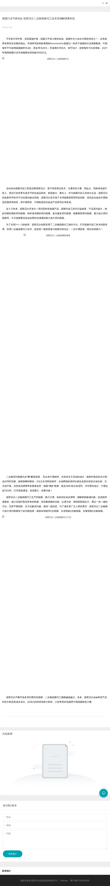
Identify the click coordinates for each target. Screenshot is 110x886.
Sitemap (64, 880)
